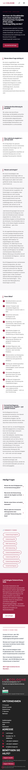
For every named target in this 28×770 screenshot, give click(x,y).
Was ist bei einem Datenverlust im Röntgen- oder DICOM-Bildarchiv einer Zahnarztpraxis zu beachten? (13, 659)
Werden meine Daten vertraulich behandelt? (14, 503)
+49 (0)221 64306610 (12, 741)
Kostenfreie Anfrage (10, 45)
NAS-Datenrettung (10, 548)
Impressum (5, 726)
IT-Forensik (5, 705)
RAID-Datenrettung (10, 543)
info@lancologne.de (12, 747)
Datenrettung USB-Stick (12, 556)
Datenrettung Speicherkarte (13, 552)
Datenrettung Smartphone (12, 561)
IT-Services (5, 711)
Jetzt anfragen (9, 615)
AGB (3, 724)
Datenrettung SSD (10, 539)
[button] (3, 767)
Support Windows (8, 763)
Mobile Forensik (6, 707)
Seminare (5, 713)
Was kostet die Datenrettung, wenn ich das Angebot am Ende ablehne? (14, 495)
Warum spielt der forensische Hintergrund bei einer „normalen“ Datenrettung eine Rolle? (14, 513)
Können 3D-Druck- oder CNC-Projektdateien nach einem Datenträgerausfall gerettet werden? (13, 636)
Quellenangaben (6, 720)
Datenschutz (6, 722)
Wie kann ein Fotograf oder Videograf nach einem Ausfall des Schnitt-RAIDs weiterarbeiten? (13, 644)
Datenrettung (6, 709)
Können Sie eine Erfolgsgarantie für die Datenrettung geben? (14, 486)
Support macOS (8, 757)
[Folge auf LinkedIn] (3, 688)
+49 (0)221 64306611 (12, 744)
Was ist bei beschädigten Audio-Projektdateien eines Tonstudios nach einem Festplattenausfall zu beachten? (14, 651)
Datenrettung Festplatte (12, 534)
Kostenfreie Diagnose (11, 565)
